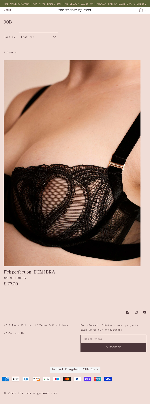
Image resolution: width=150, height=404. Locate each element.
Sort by (9, 36)
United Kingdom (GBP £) (74, 369)
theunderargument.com (37, 393)
